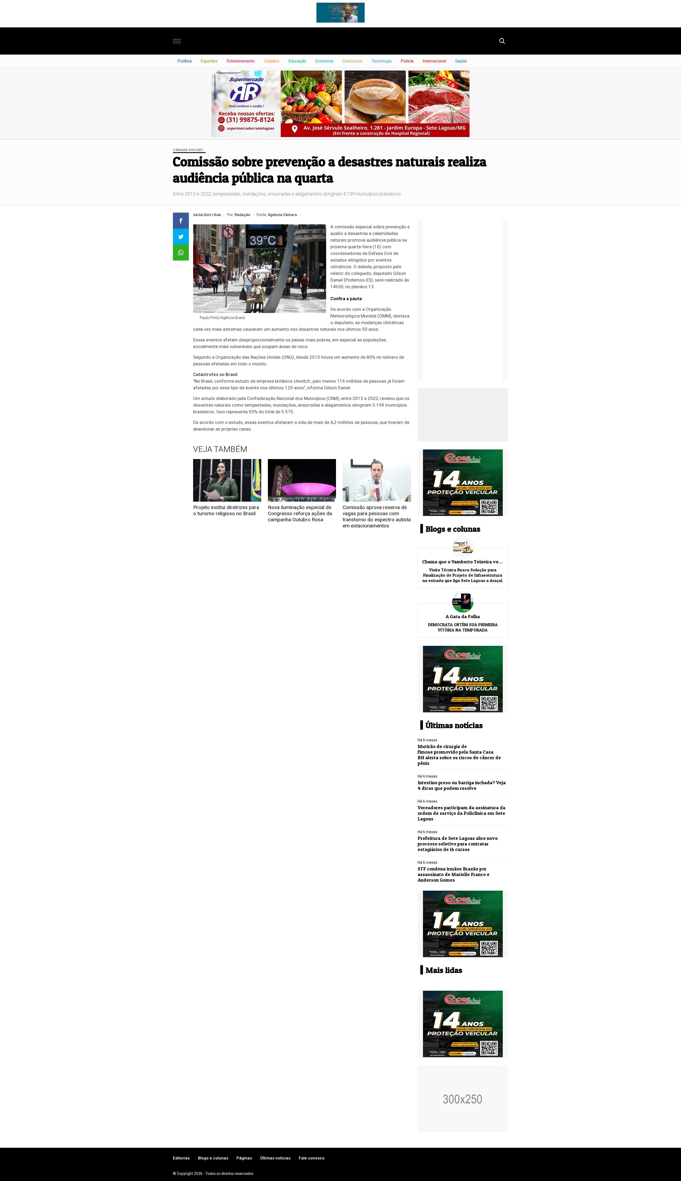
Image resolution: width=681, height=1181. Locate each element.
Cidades (271, 61)
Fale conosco (312, 1158)
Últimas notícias (275, 1158)
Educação (297, 61)
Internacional (434, 61)
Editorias (181, 1158)
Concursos (352, 61)
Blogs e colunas (213, 1158)
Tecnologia (381, 61)
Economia (324, 61)
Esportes (209, 61)
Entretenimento (241, 61)
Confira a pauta (346, 298)
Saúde (461, 61)
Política (184, 61)
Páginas (244, 1158)
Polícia (407, 61)
